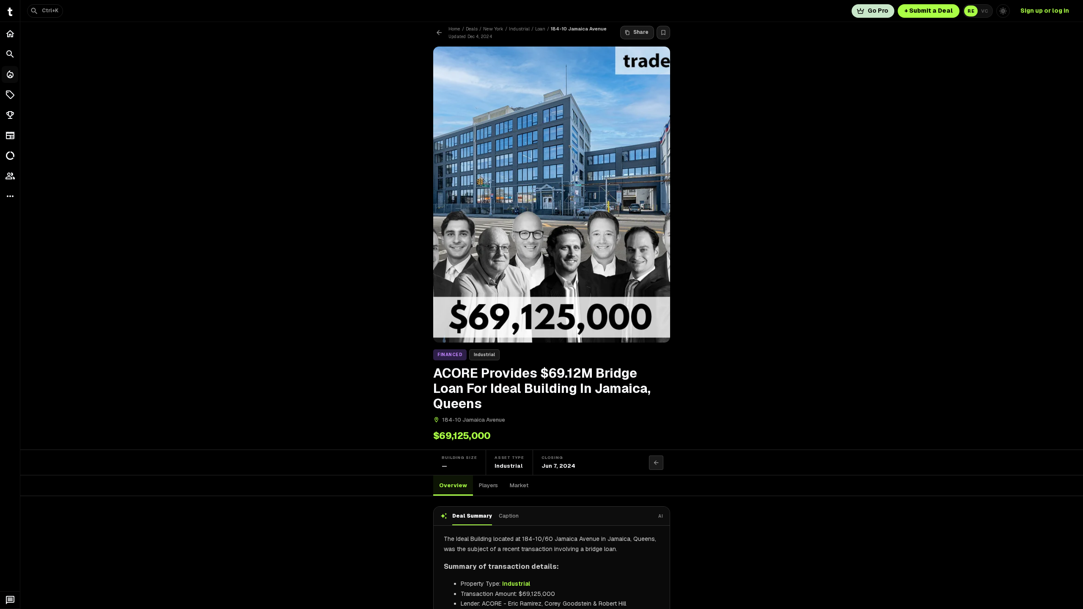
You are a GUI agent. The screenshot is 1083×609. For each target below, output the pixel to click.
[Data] (10, 155)
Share (641, 32)
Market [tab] (519, 485)
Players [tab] (488, 485)
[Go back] (439, 32)
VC (984, 11)
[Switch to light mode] (1003, 11)
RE (971, 11)
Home (454, 29)
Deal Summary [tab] (472, 516)
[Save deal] (663, 32)
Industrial (519, 29)
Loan (540, 29)
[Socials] (10, 175)
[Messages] (10, 600)
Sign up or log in (1044, 10)
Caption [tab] (509, 516)
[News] (10, 135)
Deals (472, 29)
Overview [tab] (453, 485)
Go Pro (878, 10)
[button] (10, 94)
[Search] (10, 54)
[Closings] (10, 74)
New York (493, 29)
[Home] (10, 33)
